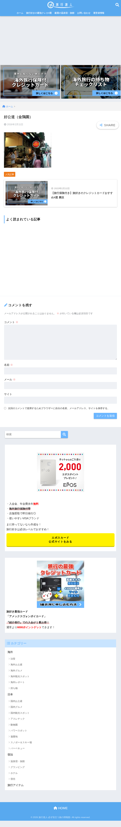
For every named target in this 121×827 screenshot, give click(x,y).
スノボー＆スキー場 (21, 742)
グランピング (18, 767)
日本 (10, 694)
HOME (62, 808)
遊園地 (14, 736)
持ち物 (14, 688)
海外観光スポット (20, 676)
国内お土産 (16, 701)
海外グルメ (16, 670)
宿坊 (13, 779)
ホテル (14, 773)
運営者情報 (98, 13)
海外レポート (18, 682)
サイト (8, 394)
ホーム (20, 13)
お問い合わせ (83, 13)
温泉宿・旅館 (18, 761)
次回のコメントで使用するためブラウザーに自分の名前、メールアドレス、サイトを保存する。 (59, 408)
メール (10, 379)
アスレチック (18, 718)
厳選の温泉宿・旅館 (64, 13)
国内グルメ (16, 707)
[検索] (64, 434)
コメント (11, 322)
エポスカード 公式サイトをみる (60, 539)
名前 (8, 364)
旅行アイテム (16, 785)
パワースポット (19, 730)
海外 (10, 652)
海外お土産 (16, 664)
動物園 (14, 724)
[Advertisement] (60, 40)
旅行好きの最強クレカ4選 (39, 13)
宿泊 (10, 754)
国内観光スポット (20, 713)
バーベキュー (18, 748)
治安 (13, 658)
